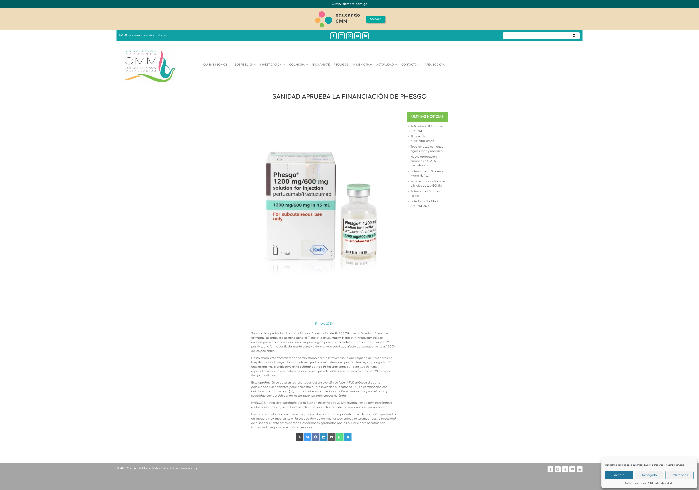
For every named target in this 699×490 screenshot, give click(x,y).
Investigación (271, 64)
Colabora (297, 64)
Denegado (649, 475)
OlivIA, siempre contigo (349, 4)
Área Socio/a (435, 64)
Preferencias (679, 475)
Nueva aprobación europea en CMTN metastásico (423, 161)
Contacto (409, 64)
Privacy (192, 468)
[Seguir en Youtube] (357, 35)
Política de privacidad (659, 483)
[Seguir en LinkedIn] (365, 35)
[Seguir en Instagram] (341, 35)
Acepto (619, 475)
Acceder (375, 19)
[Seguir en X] (349, 35)
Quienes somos (215, 64)
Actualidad (385, 64)
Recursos (341, 64)
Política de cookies (635, 483)
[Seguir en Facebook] (333, 35)
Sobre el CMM (245, 64)
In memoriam (362, 64)
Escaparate (321, 64)
